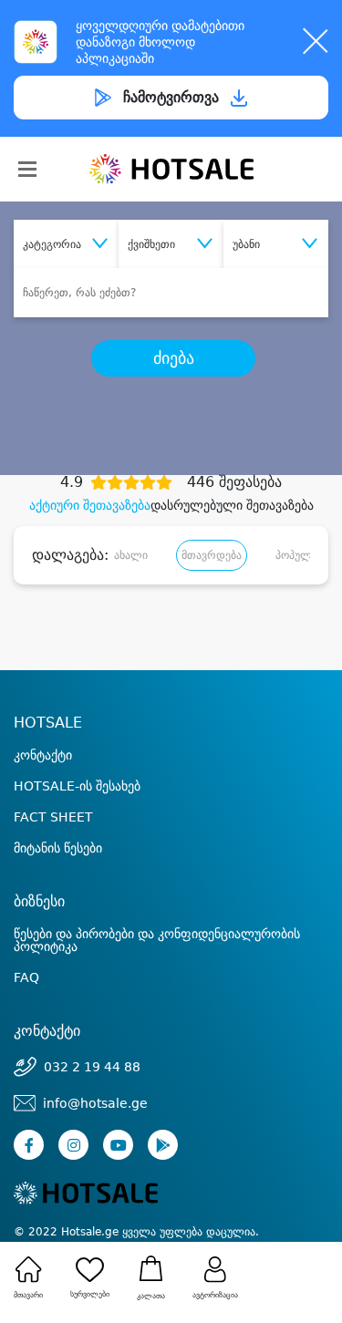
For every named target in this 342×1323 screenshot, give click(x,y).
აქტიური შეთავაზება (89, 505)
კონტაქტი (43, 755)
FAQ (26, 977)
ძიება (173, 358)
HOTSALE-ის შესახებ (77, 786)
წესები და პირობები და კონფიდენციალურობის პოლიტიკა (157, 940)
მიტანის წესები (58, 848)
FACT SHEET (53, 817)
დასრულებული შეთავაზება (232, 505)
